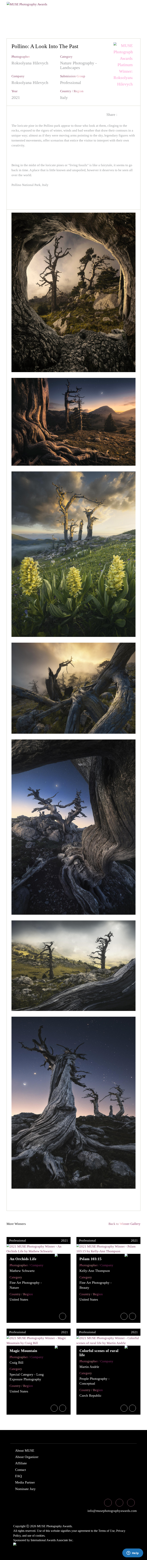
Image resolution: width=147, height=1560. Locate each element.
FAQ (18, 1476)
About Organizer (26, 1457)
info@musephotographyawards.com (112, 1511)
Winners (68, 10)
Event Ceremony (100, 10)
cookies (40, 1535)
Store (51, 18)
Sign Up (88, 18)
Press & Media (23, 18)
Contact (20, 1470)
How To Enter (23, 10)
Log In (69, 18)
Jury (47, 10)
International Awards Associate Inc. (52, 1540)
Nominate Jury (25, 1489)
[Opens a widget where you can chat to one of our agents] (132, 1553)
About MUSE (24, 1450)
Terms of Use (106, 1530)
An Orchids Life (23, 1259)
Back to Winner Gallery (123, 1224)
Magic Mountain (23, 1351)
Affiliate (21, 1463)
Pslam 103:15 (90, 1259)
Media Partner (25, 1482)
